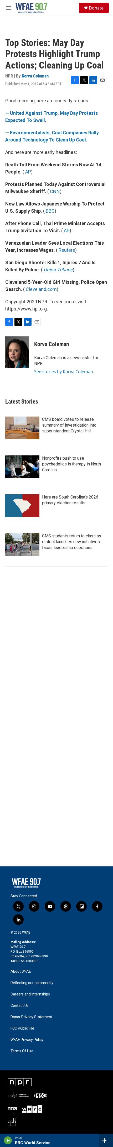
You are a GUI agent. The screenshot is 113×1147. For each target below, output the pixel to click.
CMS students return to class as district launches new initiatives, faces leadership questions (71, 541)
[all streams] (106, 1140)
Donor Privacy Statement (31, 1017)
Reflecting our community (32, 983)
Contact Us (20, 1006)
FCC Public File (22, 1028)
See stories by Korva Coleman (63, 371)
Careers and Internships (30, 994)
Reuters (67, 250)
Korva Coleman (35, 76)
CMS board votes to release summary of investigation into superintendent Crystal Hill (69, 425)
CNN (55, 191)
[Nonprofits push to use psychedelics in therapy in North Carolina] (22, 466)
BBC (50, 211)
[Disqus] (56, 659)
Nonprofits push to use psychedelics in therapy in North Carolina (71, 464)
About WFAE (21, 972)
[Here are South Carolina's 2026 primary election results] (22, 505)
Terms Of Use (22, 1051)
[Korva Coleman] (17, 352)
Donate (96, 8)
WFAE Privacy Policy (27, 1040)
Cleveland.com (41, 289)
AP (28, 172)
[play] (8, 1140)
